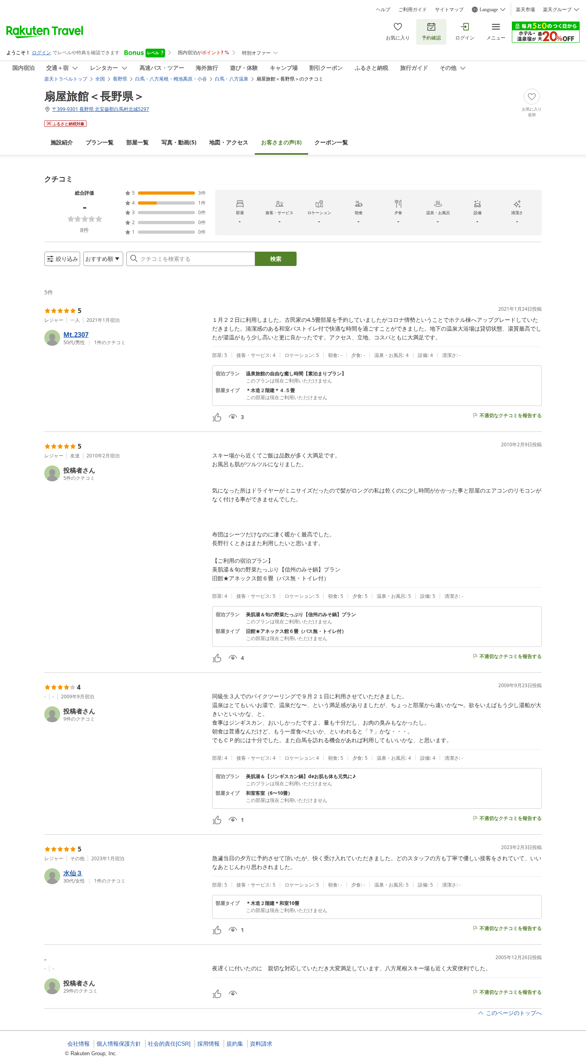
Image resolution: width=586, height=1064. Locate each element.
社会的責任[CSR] (169, 1043)
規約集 (234, 1043)
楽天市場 (525, 9)
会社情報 (78, 1043)
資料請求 (261, 1043)
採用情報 (208, 1043)
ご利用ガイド (412, 9)
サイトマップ (449, 9)
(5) (179, 142)
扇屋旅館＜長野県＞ (94, 95)
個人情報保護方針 (118, 1043)
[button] (125, 338)
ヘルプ (383, 9)
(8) (281, 142)
